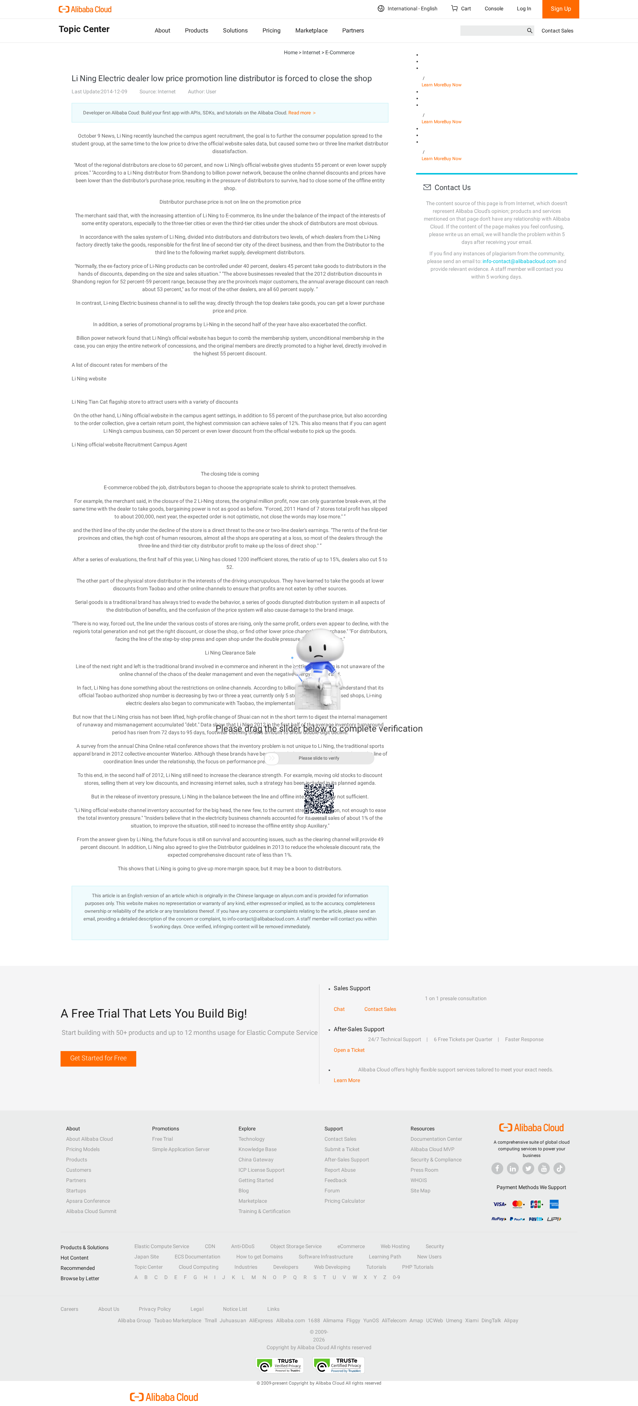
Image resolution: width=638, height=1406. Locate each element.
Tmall (211, 1320)
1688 (314, 1320)
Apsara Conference (88, 1201)
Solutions (235, 30)
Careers (70, 1309)
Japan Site (146, 1257)
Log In (524, 8)
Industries (245, 1267)
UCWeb (434, 1320)
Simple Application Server (181, 1149)
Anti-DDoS (242, 1246)
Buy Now (453, 84)
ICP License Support (262, 1170)
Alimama (333, 1320)
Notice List (235, 1309)
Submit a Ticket (342, 1149)
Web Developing (332, 1267)
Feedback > (319, 818)
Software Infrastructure (326, 1257)
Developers (285, 1267)
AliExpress (261, 1320)
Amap (416, 1320)
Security (435, 1246)
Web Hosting (395, 1246)
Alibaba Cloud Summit (91, 1211)
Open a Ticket (349, 1050)
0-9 (396, 1277)
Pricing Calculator (345, 1201)
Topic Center (148, 1267)
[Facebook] (497, 1168)
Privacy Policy (155, 1309)
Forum (332, 1190)
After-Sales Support (347, 1160)
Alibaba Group (134, 1320)
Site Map (421, 1190)
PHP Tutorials (417, 1267)
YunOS (371, 1320)
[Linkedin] (513, 1168)
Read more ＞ (302, 112)
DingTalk (491, 1320)
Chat (339, 1009)
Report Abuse (340, 1170)
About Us (109, 1309)
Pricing (272, 30)
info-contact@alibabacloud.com (519, 261)
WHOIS (419, 1180)
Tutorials (376, 1267)
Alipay (511, 1320)
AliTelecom (394, 1320)
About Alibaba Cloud (89, 1139)
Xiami (471, 1320)
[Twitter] (528, 1168)
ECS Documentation (197, 1257)
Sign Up (561, 8)
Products (196, 30)
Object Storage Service (296, 1246)
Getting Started (256, 1180)
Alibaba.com (290, 1320)
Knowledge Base (258, 1149)
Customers (78, 1170)
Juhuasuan (233, 1320)
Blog (244, 1190)
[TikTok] (559, 1168)
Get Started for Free (98, 1058)
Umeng (454, 1320)
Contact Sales (557, 31)
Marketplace (311, 30)
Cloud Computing (199, 1267)
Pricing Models (83, 1149)
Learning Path (385, 1257)
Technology (252, 1139)
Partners (353, 30)
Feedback (336, 1180)
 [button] (272, 758)
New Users (429, 1257)
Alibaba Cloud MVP (433, 1149)
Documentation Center (436, 1139)
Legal (197, 1309)
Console (494, 8)
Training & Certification (265, 1211)
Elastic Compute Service (161, 1246)
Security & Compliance (436, 1160)
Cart (465, 8)
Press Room (424, 1170)
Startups (76, 1190)
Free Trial (162, 1139)
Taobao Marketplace (177, 1320)
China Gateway (256, 1160)
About (162, 30)
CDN (210, 1246)
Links (273, 1309)
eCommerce (351, 1246)
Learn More (433, 84)
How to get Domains (259, 1257)
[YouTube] (544, 1168)
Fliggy (353, 1320)
